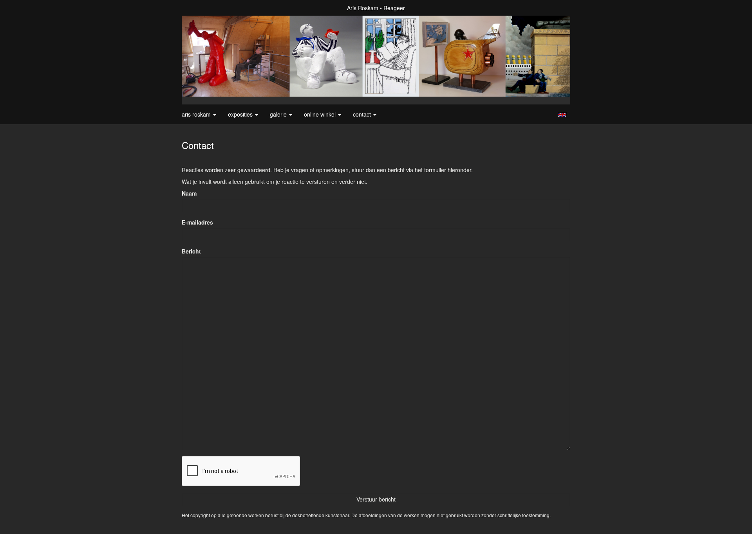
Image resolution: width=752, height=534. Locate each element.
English (562, 114)
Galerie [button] (279, 114)
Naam (189, 193)
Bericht (191, 251)
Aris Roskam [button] (197, 114)
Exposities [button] (241, 114)
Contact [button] (362, 114)
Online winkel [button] (320, 114)
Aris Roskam (362, 8)
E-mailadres (197, 222)
